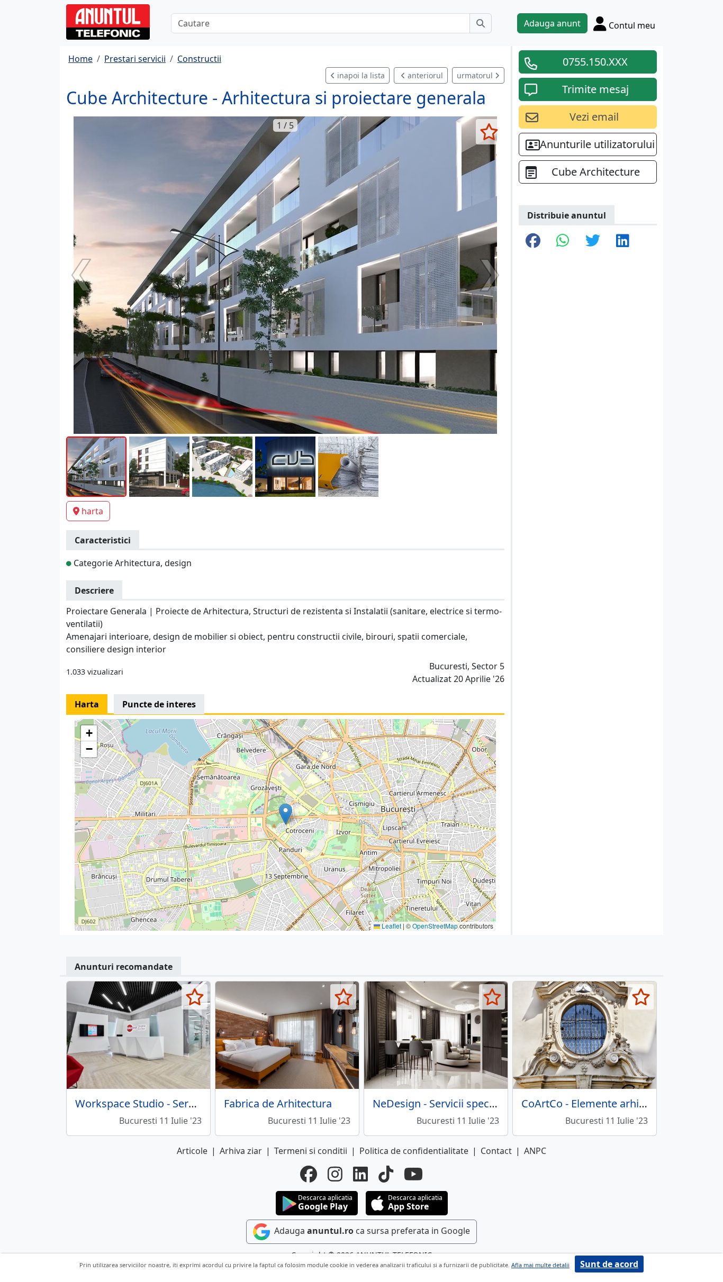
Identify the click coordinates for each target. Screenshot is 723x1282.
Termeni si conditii (310, 1151)
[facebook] (308, 1174)
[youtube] (413, 1174)
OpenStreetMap (435, 925)
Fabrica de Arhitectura (278, 1103)
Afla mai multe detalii (540, 1265)
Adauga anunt (552, 23)
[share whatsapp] (562, 241)
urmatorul (476, 75)
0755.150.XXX (595, 61)
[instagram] (335, 1174)
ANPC (535, 1151)
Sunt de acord (609, 1264)
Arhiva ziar (241, 1151)
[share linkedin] (622, 241)
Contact (496, 1151)
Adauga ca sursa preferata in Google (371, 1231)
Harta (87, 704)
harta (92, 511)
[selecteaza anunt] (489, 131)
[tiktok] (385, 1174)
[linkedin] (360, 1174)
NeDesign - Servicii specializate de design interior (492, 1103)
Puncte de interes (159, 704)
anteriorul (424, 75)
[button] (285, 814)
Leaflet (390, 925)
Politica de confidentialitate (413, 1151)
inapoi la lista (360, 75)
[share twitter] (593, 241)
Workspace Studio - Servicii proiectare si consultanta (203, 1103)
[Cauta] (480, 23)
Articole (192, 1151)
